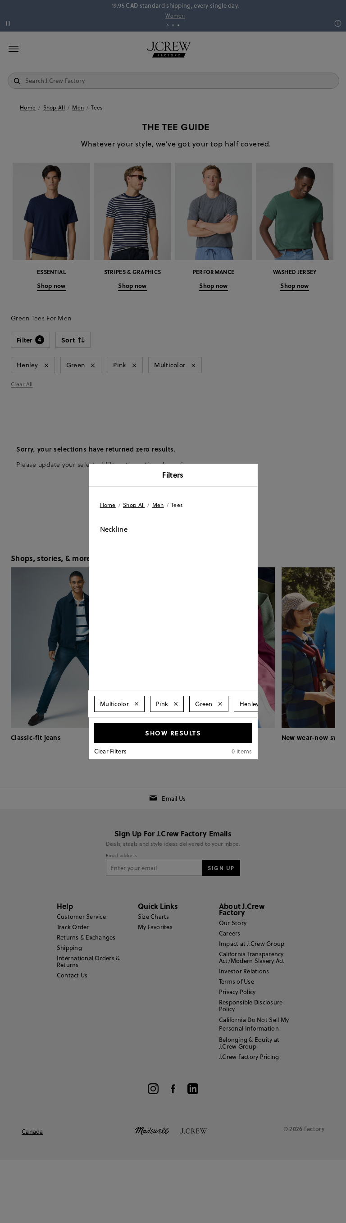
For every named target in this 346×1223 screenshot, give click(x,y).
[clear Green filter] (220, 704)
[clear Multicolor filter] (136, 704)
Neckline (113, 529)
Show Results (173, 732)
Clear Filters (110, 751)
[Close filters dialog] (248, 476)
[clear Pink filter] (175, 704)
